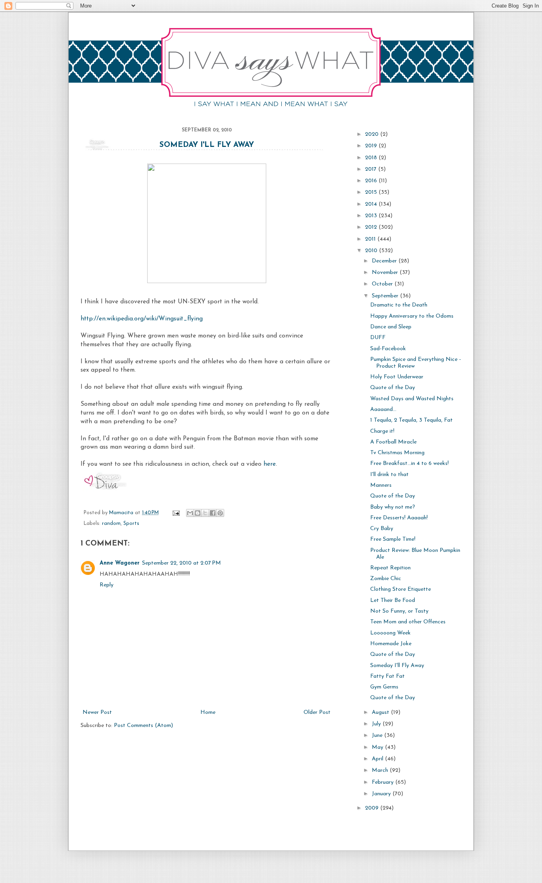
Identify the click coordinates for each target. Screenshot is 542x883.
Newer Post (97, 712)
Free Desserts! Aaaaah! (399, 518)
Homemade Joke (390, 644)
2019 (372, 146)
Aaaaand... (383, 410)
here (269, 464)
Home (207, 712)
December (385, 261)
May (378, 747)
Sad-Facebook (388, 349)
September (386, 296)
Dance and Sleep (390, 327)
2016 (372, 181)
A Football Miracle (393, 442)
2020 (372, 134)
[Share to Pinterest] (220, 513)
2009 (372, 808)
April (378, 759)
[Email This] (190, 513)
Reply (106, 585)
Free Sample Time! (392, 539)
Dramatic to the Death (398, 305)
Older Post (317, 712)
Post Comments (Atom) (143, 726)
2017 (371, 169)
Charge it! (382, 431)
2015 (372, 192)
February (383, 782)
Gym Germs (384, 687)
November (386, 273)
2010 (372, 251)
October (383, 284)
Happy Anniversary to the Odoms (412, 316)
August (381, 712)
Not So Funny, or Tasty (399, 611)
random (111, 523)
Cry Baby (381, 529)
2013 (372, 216)
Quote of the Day (392, 388)
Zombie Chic (385, 579)
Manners (381, 485)
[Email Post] (175, 513)
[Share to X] (205, 513)
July (377, 724)
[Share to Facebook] (213, 513)
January (382, 794)
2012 (372, 227)
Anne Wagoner (120, 563)
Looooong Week (390, 633)
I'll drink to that (389, 475)
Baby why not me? (392, 507)
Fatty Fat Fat (387, 676)
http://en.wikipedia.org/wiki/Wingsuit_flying (142, 319)
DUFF (378, 338)
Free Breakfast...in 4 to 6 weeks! (409, 464)
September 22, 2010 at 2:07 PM (181, 563)
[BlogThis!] (198, 513)
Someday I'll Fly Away (207, 145)
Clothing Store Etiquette (400, 589)
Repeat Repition (390, 568)
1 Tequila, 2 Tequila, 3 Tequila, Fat (411, 420)
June (378, 735)
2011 (371, 239)
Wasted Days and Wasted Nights (412, 399)
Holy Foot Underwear (396, 377)
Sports (131, 523)
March (381, 770)
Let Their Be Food (392, 600)
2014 (372, 204)
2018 (372, 158)
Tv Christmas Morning (397, 453)
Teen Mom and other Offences (408, 622)
